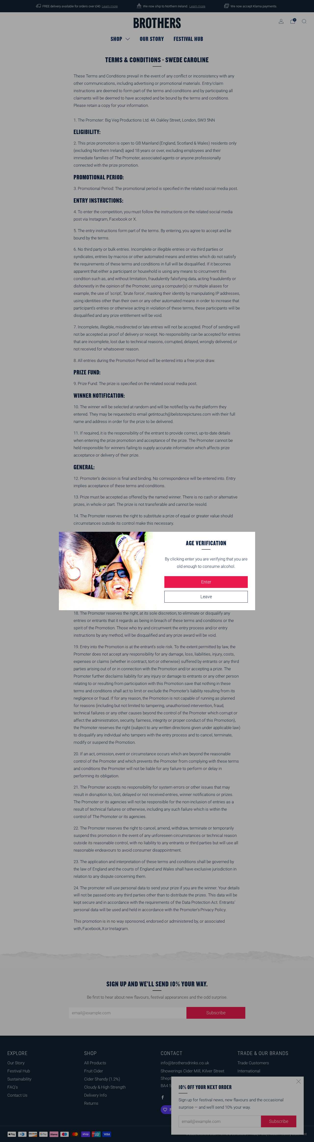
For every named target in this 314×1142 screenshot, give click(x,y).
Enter (206, 581)
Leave (206, 596)
